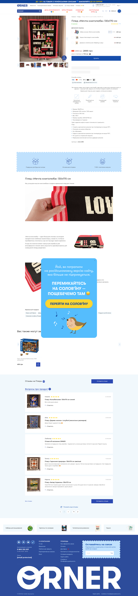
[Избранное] (106, 11)
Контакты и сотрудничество (70, 551)
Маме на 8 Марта (31, 313)
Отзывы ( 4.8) (80, 5)
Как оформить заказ (67, 544)
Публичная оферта (45, 549)
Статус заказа (70, 5)
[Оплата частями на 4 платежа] (94, 80)
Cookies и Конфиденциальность (111, 594)
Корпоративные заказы (44, 5)
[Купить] (38, 364)
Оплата (63, 546)
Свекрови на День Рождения (34, 316)
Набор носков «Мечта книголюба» (90, 32)
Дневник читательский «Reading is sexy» (91, 43)
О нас (41, 544)
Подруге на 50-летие (104, 313)
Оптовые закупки (58, 5)
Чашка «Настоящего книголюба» (89, 37)
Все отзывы (28, 501)
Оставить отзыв (102, 381)
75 (74, 511)
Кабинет (113, 11)
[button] (18, 39)
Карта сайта (64, 557)
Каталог (20, 11)
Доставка (64, 549)
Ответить (50, 405)
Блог (40, 554)
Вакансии (33, 5)
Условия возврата (67, 554)
